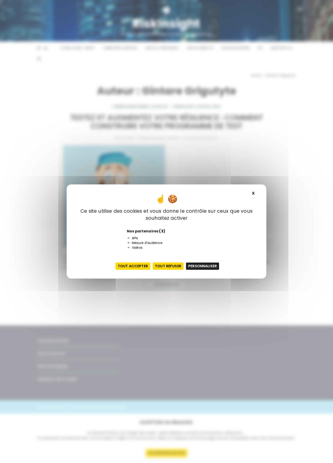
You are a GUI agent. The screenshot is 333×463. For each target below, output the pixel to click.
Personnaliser (202, 266)
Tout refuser (168, 266)
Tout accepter (133, 266)
